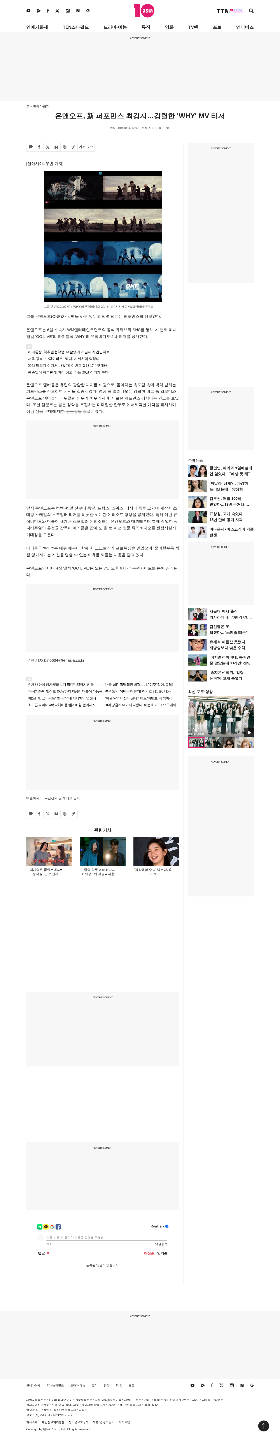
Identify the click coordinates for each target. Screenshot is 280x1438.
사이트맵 (124, 1422)
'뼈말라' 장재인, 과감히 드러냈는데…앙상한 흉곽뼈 (229, 489)
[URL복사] (73, 147)
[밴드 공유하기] (64, 147)
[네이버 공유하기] (56, 147)
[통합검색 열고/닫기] (251, 11)
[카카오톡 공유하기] (30, 147)
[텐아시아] (144, 10)
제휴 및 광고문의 (103, 1422)
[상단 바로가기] (263, 1426)
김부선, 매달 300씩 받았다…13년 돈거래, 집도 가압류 (227, 504)
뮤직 (146, 27)
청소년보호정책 (79, 1422)
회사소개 (32, 1422)
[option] (221, 716)
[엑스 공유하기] (47, 147)
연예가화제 (37, 27)
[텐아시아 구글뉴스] (88, 10)
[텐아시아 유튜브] (28, 10)
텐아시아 (48, 1429)
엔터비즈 (245, 27)
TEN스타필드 (76, 27)
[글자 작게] (90, 147)
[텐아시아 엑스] (57, 10)
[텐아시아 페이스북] (48, 10)
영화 (169, 27)
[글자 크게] (81, 147)
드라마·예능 (115, 27)
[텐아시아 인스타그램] (68, 10)
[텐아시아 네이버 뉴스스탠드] (78, 10)
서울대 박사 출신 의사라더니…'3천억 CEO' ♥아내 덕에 (231, 617)
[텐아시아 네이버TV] (38, 10)
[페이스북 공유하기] (39, 147)
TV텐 (193, 27)
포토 (217, 27)
